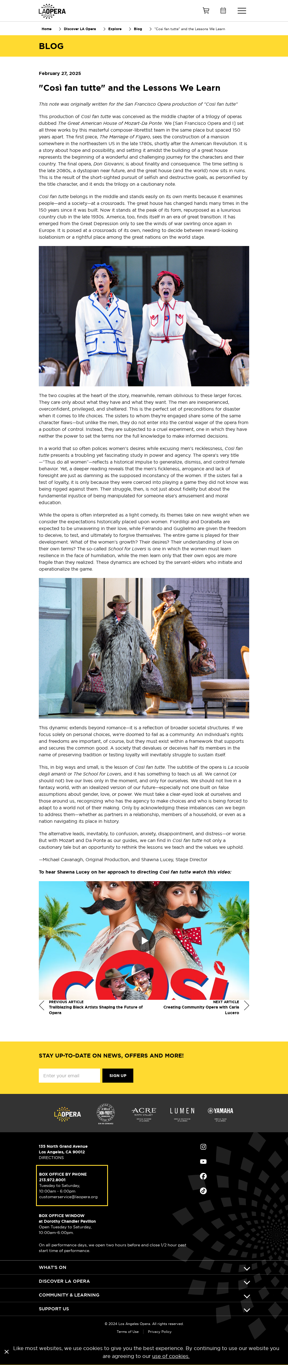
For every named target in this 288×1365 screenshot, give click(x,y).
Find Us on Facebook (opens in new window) (224, 1176)
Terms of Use (128, 1331)
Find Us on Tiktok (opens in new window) (224, 1190)
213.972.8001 (52, 1179)
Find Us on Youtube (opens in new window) (224, 1161)
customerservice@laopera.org (68, 1196)
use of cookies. (171, 1356)
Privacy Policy (160, 1331)
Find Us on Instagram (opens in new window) (224, 1147)
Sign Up (117, 1075)
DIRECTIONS (51, 1157)
